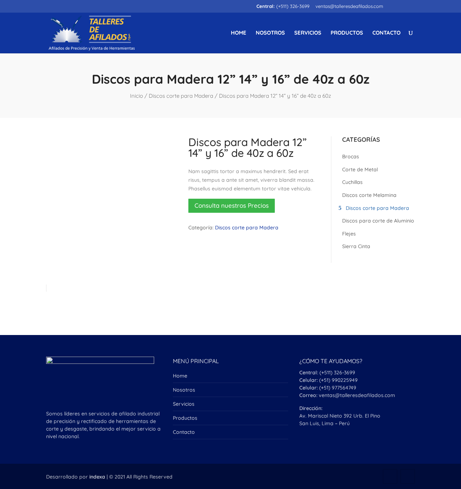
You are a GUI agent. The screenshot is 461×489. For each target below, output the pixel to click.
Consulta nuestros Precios (231, 205)
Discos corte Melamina (369, 195)
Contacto (386, 33)
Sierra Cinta (356, 246)
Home (238, 33)
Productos (347, 33)
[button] (231, 206)
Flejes (349, 233)
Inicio (136, 95)
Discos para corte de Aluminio (378, 220)
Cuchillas (352, 182)
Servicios (307, 33)
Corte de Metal (360, 169)
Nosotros (270, 33)
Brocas (350, 156)
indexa (97, 476)
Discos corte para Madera (181, 95)
